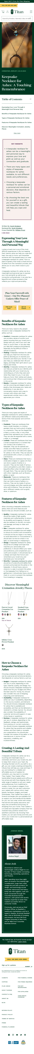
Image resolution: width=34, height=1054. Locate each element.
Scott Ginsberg (15, 226)
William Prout (20, 230)
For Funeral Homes (25, 977)
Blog (3, 1002)
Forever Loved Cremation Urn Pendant (7, 609)
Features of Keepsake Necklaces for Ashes (17, 122)
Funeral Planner (8, 1027)
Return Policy (7, 1010)
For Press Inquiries (25, 982)
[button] (2, 12)
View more (17, 133)
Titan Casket (19, 1051)
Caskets (5, 977)
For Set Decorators (22, 986)
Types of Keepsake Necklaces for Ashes (15, 118)
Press (4, 1022)
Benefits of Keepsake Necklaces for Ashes (16, 113)
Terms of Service (8, 1018)
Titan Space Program (22, 996)
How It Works (7, 990)
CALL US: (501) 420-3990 (9, 5)
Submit (27, 966)
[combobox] (17, 18)
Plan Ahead (6, 986)
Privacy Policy (7, 1014)
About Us (5, 998)
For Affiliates (23, 991)
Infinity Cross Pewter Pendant (8, 641)
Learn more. (22, 942)
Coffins (4, 982)
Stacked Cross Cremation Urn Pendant (23, 609)
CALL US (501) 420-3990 (17, 959)
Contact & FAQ (7, 994)
